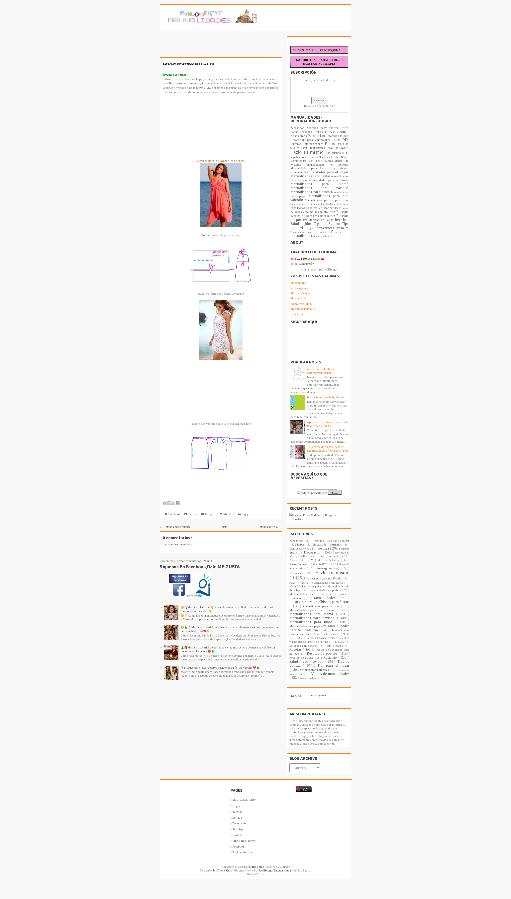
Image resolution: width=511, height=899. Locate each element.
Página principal (242, 852)
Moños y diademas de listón (313, 208)
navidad (334, 208)
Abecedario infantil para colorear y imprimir (322, 371)
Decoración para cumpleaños (311, 140)
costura (342, 131)
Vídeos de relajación (323, 236)
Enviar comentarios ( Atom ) (194, 561)
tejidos (307, 223)
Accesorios (298, 128)
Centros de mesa (325, 132)
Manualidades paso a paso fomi (326, 200)
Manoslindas (298, 283)
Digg (244, 514)
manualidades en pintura (327, 164)
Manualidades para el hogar (326, 172)
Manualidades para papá (305, 626)
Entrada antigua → (270, 527)
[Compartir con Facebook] (178, 503)
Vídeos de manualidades (330, 673)
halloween (341, 148)
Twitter (192, 514)
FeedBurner (327, 106)
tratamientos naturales (333, 228)
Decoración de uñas (337, 136)
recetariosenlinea (301, 303)
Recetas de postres (323, 653)
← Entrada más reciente (175, 527)
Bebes (344, 128)
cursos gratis (298, 136)
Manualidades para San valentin (319, 198)
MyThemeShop (223, 870)
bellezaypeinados (301, 288)
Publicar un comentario (177, 544)
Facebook (173, 514)
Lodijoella (296, 314)
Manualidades (299, 298)
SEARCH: (297, 696)
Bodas (295, 132)
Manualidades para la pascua (329, 180)
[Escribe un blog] (169, 503)
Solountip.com (253, 866)
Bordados (307, 132)
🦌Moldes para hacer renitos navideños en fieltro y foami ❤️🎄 (220, 667)
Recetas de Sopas (322, 220)
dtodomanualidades (302, 309)
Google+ (210, 514)
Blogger (332, 269)
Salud (295, 223)
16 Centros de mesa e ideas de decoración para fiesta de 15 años (327, 448)
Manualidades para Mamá (319, 184)
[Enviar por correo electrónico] (164, 503)
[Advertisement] (192, 46)
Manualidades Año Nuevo (333, 157)
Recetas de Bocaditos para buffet (313, 216)
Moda (314, 204)
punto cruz (328, 212)
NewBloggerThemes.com (274, 870)
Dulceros (296, 144)
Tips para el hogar (333, 665)
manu (308, 157)
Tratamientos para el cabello (310, 231)
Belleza (237, 817)
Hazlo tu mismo (308, 152)
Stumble (228, 514)
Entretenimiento (314, 144)
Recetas (342, 211)
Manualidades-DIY (244, 800)
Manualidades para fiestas (310, 176)
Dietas (338, 140)
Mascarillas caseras (300, 204)
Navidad (237, 835)
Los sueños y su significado (324, 578)
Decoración (316, 135)
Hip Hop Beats (300, 870)
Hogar (236, 806)
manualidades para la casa (322, 606)
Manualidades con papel (307, 161)
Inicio (224, 527)
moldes (322, 204)
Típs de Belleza (328, 223)
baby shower (331, 128)
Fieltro (331, 143)
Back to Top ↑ (255, 874)
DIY (345, 139)
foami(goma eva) (322, 148)
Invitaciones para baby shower (326, 397)
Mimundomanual (300, 293)
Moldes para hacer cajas (321, 638)
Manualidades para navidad (319, 188)
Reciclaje (341, 219)
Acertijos (314, 128)
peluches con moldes (305, 212)
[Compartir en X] (173, 503)
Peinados (343, 207)
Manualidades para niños (310, 192)
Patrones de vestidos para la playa (189, 64)
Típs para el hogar (244, 841)
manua (315, 157)
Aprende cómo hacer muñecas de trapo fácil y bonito (327, 424)
